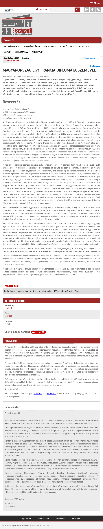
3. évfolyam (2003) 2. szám (16, 58)
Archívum (37, 51)
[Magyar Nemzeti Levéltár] (9, 12)
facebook (92, 9)
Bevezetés (9, 306)
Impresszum (43, 518)
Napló (7, 51)
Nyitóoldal (26, 518)
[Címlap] (17, 34)
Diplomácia (21, 51)
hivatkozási (51, 393)
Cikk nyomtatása (91, 58)
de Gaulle (46, 291)
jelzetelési (37, 393)
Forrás (8, 314)
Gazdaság (50, 46)
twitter (86, 9)
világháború (66, 291)
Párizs (77, 291)
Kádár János (9, 291)
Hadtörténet (32, 46)
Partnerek (60, 518)
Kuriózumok (67, 46)
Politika (84, 46)
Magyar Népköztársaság (29, 291)
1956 (56, 291)
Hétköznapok (11, 46)
